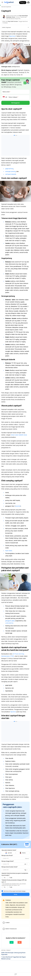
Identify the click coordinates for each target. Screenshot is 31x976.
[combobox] (26, 864)
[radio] (2, 877)
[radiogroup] (15, 852)
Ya (4, 877)
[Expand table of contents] (15, 27)
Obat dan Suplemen (6, 6)
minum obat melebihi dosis (19, 435)
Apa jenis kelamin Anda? (9, 850)
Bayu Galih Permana (13, 21)
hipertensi (12, 36)
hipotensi (13, 712)
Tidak (10, 877)
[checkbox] (2, 891)
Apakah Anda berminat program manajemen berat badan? (15, 874)
